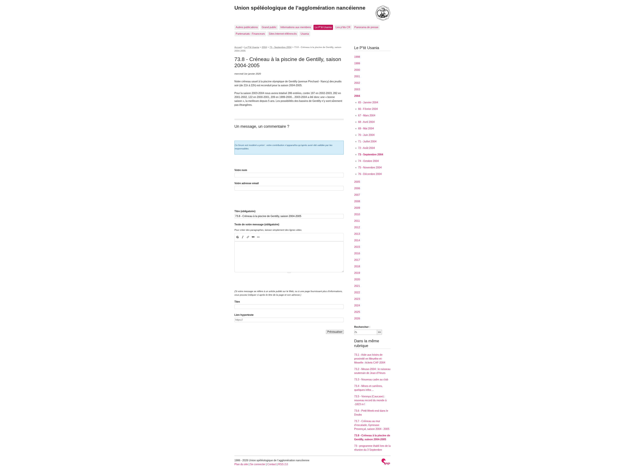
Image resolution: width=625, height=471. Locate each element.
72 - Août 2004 (366, 148)
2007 (357, 194)
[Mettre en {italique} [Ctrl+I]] (242, 237)
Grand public (269, 27)
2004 (264, 47)
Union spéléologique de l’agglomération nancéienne (299, 8)
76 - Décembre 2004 (370, 174)
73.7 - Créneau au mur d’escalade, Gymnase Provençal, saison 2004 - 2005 (371, 425)
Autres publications (247, 27)
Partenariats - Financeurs (250, 33)
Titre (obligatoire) (244, 211)
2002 (357, 83)
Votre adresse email (246, 183)
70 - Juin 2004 (366, 135)
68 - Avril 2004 (366, 122)
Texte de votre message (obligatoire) (256, 224)
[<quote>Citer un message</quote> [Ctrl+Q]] (253, 237)
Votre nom (240, 170)
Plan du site (241, 464)
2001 (357, 76)
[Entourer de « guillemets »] (258, 237)
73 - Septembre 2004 (281, 47)
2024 (357, 305)
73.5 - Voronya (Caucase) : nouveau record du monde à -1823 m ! (370, 400)
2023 (357, 299)
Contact (271, 464)
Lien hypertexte (244, 315)
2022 (357, 292)
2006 (357, 188)
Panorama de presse (366, 27)
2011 (357, 220)
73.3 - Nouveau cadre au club (371, 379)
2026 (357, 318)
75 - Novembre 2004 (370, 167)
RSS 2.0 (283, 464)
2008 (357, 201)
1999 (357, 63)
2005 (357, 181)
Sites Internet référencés (283, 33)
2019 (357, 273)
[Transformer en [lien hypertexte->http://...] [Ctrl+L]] (247, 237)
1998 (357, 56)
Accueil (238, 47)
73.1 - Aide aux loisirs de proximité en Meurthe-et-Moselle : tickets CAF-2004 (369, 358)
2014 (357, 240)
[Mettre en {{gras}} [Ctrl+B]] (237, 237)
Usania (305, 33)
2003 (357, 89)
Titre (237, 301)
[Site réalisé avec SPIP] (386, 462)
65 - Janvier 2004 (368, 102)
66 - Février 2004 (368, 109)
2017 (357, 260)
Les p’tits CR (343, 27)
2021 (357, 286)
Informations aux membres (295, 27)
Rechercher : (362, 327)
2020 (357, 279)
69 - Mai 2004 (366, 128)
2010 (357, 214)
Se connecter (257, 464)
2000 (357, 69)
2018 (357, 266)
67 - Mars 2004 (366, 115)
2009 (357, 207)
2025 (357, 312)
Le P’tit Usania (323, 27)
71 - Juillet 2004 (367, 141)
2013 (357, 233)
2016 (357, 253)
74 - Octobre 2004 (368, 161)
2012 (357, 227)
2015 (357, 247)
